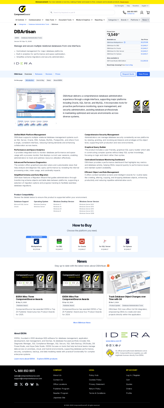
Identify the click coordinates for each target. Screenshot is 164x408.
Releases (38, 74)
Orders (129, 389)
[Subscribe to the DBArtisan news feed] (108, 266)
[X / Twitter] (21, 384)
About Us (57, 375)
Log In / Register (133, 375)
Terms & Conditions (97, 393)
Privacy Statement (97, 384)
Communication (35, 20)
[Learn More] (125, 42)
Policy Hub (93, 375)
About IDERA (58, 80)
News (144, 20)
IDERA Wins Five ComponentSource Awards (75, 298)
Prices (57, 74)
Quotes (129, 384)
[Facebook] (26, 384)
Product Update (115, 305)
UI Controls (20, 20)
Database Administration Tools (39, 24)
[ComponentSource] (22, 10)
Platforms (134, 20)
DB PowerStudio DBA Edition (116, 61)
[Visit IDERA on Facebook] (107, 345)
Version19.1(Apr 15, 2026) (23, 41)
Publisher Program (61, 389)
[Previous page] (15, 123)
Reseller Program (60, 393)
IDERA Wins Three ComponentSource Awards (29, 298)
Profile (129, 393)
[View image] (20, 123)
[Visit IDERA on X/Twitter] (113, 345)
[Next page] (56, 123)
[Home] (15, 24)
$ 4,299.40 (144, 61)
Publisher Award (22, 305)
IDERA (17, 38)
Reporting (98, 20)
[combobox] (82, 12)
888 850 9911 (26, 371)
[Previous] (19, 103)
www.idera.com (112, 341)
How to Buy (129, 65)
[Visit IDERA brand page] (23, 63)
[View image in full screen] (36, 103)
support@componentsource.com (28, 378)
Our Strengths (119, 6)
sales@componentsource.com (27, 376)
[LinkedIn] (16, 384)
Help (128, 6)
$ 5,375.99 (144, 42)
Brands (124, 20)
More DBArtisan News (82, 323)
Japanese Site (59, 397)
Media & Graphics (83, 20)
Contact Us (58, 380)
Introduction (30, 80)
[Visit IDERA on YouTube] (116, 345)
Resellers (136, 6)
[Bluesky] (32, 384)
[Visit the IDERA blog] (119, 345)
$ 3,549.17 (144, 45)
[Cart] (148, 12)
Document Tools (65, 20)
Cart (128, 380)
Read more (124, 2)
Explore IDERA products (47, 359)
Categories (112, 20)
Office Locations (60, 384)
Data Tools (50, 20)
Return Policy (95, 389)
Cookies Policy (95, 380)
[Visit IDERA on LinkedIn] (110, 345)
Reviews (49, 74)
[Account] (142, 12)
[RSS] (37, 384)
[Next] (52, 103)
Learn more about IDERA (24, 359)
